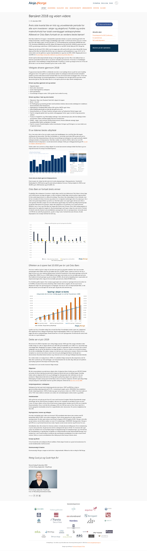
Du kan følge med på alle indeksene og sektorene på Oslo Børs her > (55, 54)
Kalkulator (60, 8)
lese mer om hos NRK (76, 380)
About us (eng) (104, 3)
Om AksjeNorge (96, 3)
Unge (66, 8)
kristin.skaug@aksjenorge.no (94, 542)
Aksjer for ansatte (75, 8)
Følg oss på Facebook (105, 24)
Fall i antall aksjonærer (99, 40)
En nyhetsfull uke (97, 38)
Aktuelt (43, 8)
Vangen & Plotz (81, 546)
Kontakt (111, 3)
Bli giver (103, 8)
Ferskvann (75, 546)
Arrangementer (87, 8)
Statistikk (96, 8)
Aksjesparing (51, 8)
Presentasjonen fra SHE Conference (102, 35)
